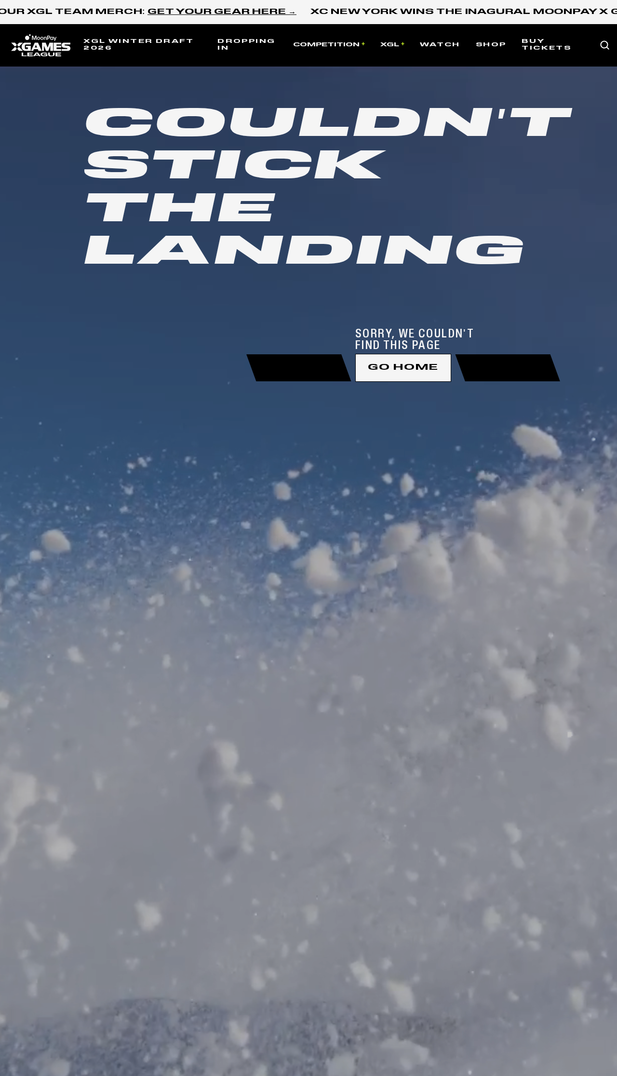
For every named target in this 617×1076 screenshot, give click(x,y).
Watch (440, 45)
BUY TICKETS (546, 45)
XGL (389, 45)
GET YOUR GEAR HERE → (222, 12)
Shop (491, 45)
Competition (326, 45)
